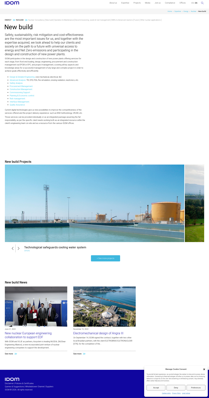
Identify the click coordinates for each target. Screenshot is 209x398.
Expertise (125, 3)
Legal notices (186, 393)
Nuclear (193, 11)
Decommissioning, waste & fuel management (92, 20)
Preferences (196, 388)
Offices (182, 3)
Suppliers (49, 386)
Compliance (170, 3)
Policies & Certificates (24, 383)
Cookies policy (166, 393)
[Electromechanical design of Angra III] (104, 326)
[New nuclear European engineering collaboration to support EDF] (36, 326)
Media (147, 3)
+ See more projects (105, 258)
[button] (204, 369)
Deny (176, 388)
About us (113, 3)
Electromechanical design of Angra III (98, 333)
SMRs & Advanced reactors (122, 20)
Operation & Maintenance (64, 20)
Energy (186, 11)
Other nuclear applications (150, 20)
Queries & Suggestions (14, 386)
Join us (158, 3)
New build (49, 20)
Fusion (136, 20)
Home (170, 11)
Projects (137, 3)
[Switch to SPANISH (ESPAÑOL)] (193, 3)
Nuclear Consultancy (36, 20)
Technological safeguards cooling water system (55, 247)
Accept (156, 388)
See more (9, 354)
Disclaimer (9, 383)
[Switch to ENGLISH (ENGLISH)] (196, 3)
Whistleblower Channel (34, 386)
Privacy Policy (176, 393)
